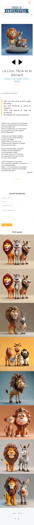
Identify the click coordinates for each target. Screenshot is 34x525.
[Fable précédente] (13, 62)
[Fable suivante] (20, 62)
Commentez (6, 224)
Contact (20, 513)
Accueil (14, 513)
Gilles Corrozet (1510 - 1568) (17, 80)
